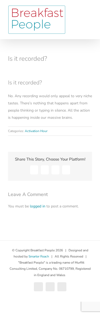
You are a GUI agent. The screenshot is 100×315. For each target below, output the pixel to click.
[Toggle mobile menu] (90, 16)
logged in (37, 206)
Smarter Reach (39, 256)
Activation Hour (36, 131)
